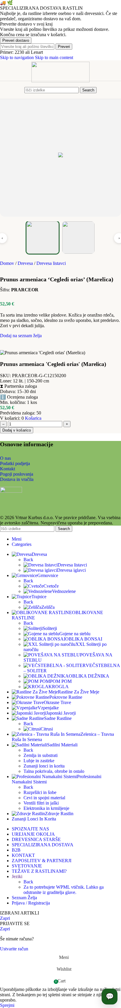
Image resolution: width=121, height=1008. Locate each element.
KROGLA (58, 686)
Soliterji (50, 628)
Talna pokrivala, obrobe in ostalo (53, 771)
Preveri (64, 46)
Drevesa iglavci (71, 570)
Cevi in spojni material (44, 797)
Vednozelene (64, 591)
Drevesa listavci (51, 263)
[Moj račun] (102, 90)
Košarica (33, 418)
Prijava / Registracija (31, 902)
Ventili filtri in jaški (41, 802)
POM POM (61, 681)
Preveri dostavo (15, 40)
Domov (7, 263)
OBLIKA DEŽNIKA (89, 675)
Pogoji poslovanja (16, 474)
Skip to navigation (17, 57)
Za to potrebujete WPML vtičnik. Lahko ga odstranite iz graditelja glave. (63, 890)
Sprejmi (7, 1005)
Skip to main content (54, 57)
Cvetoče (51, 586)
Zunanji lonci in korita (44, 765)
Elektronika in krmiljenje (46, 808)
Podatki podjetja (15, 463)
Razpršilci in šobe (39, 792)
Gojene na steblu (74, 633)
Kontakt (7, 468)
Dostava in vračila (16, 479)
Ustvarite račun (14, 948)
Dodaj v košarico (16, 430)
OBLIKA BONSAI (83, 638)
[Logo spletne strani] (60, 80)
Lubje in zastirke (38, 760)
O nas (5, 458)
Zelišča (48, 607)
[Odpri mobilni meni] (19, 90)
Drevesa (26, 263)
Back (28, 559)
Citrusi (47, 728)
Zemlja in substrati (40, 755)
